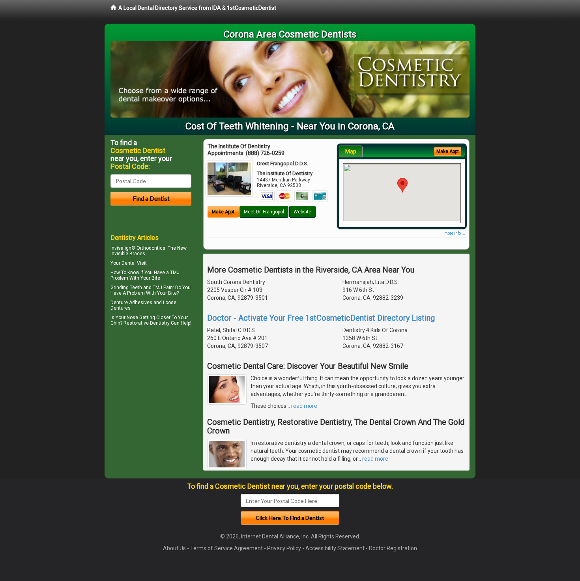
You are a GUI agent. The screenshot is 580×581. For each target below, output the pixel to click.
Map (350, 151)
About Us (174, 548)
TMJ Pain (163, 287)
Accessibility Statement (335, 548)
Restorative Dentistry (146, 323)
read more (304, 406)
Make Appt (223, 212)
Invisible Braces (127, 253)
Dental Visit (134, 263)
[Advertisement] (150, 397)
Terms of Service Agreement (226, 548)
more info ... (454, 233)
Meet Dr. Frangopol (264, 212)
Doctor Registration (393, 548)
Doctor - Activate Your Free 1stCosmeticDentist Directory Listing (321, 318)
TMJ (175, 272)
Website (302, 212)
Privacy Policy (284, 548)
